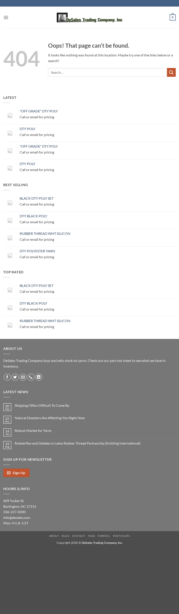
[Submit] (171, 72)
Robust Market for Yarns (33, 430)
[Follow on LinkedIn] (38, 377)
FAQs (91, 535)
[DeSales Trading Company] (89, 18)
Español (104, 535)
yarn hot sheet (120, 360)
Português (121, 535)
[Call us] (30, 377)
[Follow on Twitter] (15, 377)
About (54, 535)
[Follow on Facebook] (7, 377)
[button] (6, 17)
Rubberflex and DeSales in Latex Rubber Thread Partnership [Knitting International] (77, 443)
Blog (65, 535)
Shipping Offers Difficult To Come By (42, 405)
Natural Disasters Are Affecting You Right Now (50, 418)
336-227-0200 (14, 512)
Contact (78, 535)
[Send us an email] (23, 377)
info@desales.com (16, 517)
